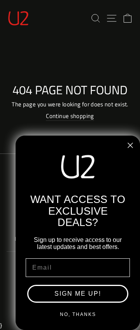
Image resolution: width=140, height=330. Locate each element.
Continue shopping (70, 116)
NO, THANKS (78, 314)
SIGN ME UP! (77, 293)
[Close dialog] (130, 145)
